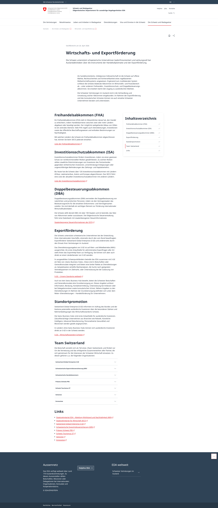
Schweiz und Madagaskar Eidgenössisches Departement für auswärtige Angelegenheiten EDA (99, 9)
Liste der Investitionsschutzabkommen (69, 181)
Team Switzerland (132, 146)
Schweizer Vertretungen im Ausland (123, 472)
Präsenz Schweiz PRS (64, 430)
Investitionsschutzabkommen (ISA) (138, 128)
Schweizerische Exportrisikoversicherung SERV (74, 427)
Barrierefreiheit (57, 505)
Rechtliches (46, 505)
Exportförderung (132, 137)
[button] (50, 22)
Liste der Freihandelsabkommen (67, 144)
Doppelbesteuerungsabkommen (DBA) (140, 133)
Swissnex (60, 437)
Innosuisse (60, 440)
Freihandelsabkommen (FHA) (136, 124)
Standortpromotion (133, 142)
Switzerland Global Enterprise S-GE (70, 424)
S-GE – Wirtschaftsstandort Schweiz (68, 335)
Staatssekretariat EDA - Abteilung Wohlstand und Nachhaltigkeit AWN (83, 417)
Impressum (67, 505)
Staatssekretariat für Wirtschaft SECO (71, 420)
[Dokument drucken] (169, 35)
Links (128, 151)
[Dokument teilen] (174, 35)
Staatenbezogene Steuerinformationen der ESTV (73, 222)
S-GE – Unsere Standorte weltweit (67, 276)
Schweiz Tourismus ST (65, 433)
